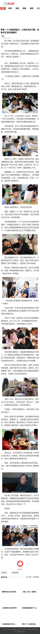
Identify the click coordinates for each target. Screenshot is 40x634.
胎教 (31, 8)
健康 (24, 8)
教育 (10, 8)
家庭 (17, 8)
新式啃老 (15, 573)
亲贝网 (4, 573)
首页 (3, 8)
